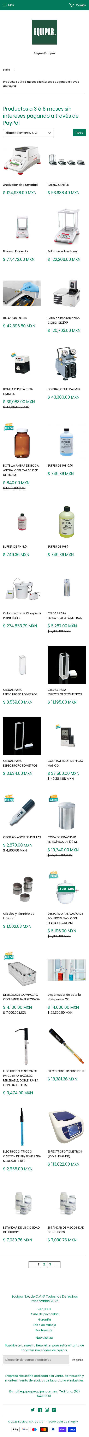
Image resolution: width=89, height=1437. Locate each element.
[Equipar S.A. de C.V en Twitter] (33, 1410)
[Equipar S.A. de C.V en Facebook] (40, 1410)
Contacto (44, 1309)
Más (11, 5)
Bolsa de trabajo (44, 1325)
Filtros (79, 133)
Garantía (44, 1319)
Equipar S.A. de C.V (30, 1422)
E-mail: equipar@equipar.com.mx (33, 1391)
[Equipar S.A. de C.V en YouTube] (54, 1410)
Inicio (6, 70)
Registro (77, 1360)
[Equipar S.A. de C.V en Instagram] (47, 1410)
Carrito (80, 5)
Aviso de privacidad (45, 1314)
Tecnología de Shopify (62, 1422)
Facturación (44, 1330)
